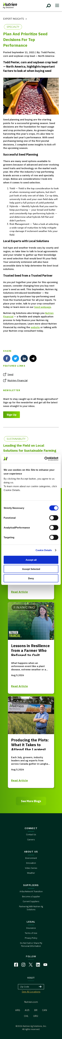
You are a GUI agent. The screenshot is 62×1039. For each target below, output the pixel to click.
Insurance (31, 928)
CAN (44, 1010)
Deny (31, 578)
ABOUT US (31, 851)
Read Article (19, 591)
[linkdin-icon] (24, 358)
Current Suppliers (31, 901)
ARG (17, 1010)
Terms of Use (31, 933)
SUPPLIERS (31, 885)
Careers (31, 839)
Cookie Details (44, 550)
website (35, 327)
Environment (31, 858)
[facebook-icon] (6, 358)
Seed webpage (42, 307)
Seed (10, 374)
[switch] (53, 517)
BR (35, 1010)
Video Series (31, 868)
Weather (31, 873)
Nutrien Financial (17, 380)
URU (35, 1015)
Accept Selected (31, 569)
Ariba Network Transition (31, 891)
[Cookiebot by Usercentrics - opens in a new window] (44, 459)
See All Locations (31, 991)
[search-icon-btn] (48, 6)
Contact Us (31, 834)
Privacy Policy (31, 938)
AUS (27, 1010)
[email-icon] (33, 358)
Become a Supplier (31, 896)
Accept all (31, 559)
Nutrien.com (31, 1001)
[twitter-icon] (15, 358)
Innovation (31, 863)
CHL (26, 1015)
